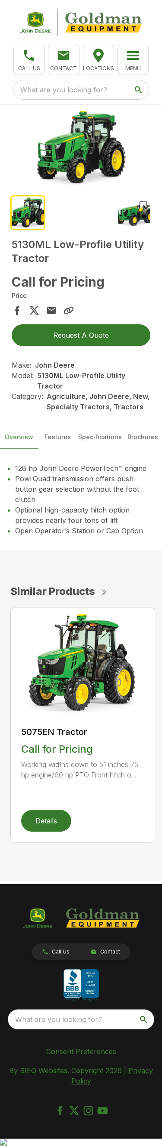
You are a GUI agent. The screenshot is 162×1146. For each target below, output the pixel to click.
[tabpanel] (81, 148)
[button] (28, 60)
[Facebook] (59, 1111)
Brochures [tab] (142, 437)
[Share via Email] (51, 310)
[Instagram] (88, 1111)
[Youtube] (102, 1111)
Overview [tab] (19, 437)
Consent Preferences (81, 1051)
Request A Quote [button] (81, 335)
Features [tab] (57, 437)
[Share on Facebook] (17, 310)
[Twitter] (74, 1111)
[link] (98, 60)
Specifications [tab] (100, 437)
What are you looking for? (63, 89)
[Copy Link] (69, 310)
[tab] (28, 212)
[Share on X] (34, 310)
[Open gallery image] (81, 147)
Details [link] (46, 820)
